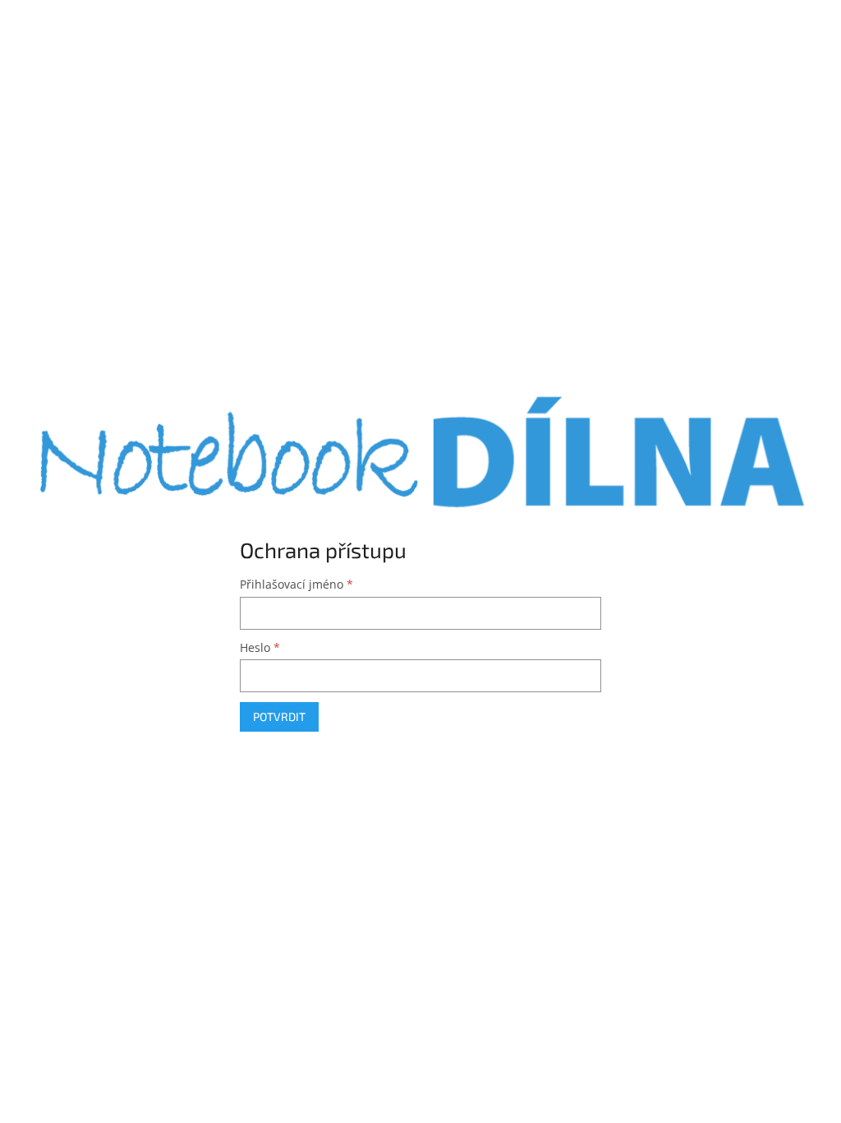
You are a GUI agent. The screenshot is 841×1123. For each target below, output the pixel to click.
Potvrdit (279, 716)
